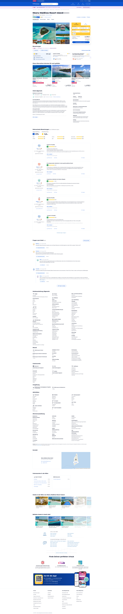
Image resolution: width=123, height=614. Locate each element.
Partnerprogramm (51, 596)
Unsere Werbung (79, 594)
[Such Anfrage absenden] (57, 4)
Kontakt (34, 594)
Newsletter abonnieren (37, 599)
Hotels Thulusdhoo (53, 533)
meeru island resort (53, 543)
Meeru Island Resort (53, 545)
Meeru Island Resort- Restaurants (72, 543)
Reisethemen (78, 599)
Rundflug (35, 479)
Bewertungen (43, 19)
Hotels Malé (69, 534)
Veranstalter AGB (65, 592)
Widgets (49, 594)
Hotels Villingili (69, 536)
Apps (34, 604)
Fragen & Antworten (36, 596)
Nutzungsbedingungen (66, 594)
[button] (44, 31)
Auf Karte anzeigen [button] (49, 15)
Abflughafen (74, 26)
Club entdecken (79, 7)
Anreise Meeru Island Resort (72, 546)
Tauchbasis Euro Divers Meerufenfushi (40, 482)
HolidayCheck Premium (37, 603)
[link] (73, 4)
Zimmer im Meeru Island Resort (72, 545)
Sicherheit (63, 606)
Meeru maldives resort (54, 542)
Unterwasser (36, 486)
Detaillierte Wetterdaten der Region (61, 552)
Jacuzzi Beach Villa (39, 208)
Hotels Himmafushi (70, 533)
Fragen (52, 19)
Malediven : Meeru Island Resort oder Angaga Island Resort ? (58, 541)
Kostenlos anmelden (86, 7)
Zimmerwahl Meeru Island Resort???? (73, 542)
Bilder (48, 19)
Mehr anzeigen (35, 117)
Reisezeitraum (83, 26)
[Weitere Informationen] (85, 39)
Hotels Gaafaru (52, 536)
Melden (47, 247)
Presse (77, 596)
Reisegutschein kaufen (37, 601)
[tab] (76, 24)
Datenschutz (64, 596)
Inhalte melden (35, 608)
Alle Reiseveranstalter (37, 606)
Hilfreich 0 (43, 281)
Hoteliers (49, 592)
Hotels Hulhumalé (53, 534)
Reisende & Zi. (83, 29)
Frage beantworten (41, 247)
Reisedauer (74, 29)
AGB (63, 601)
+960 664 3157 (44, 462)
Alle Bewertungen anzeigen (61, 232)
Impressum (64, 608)
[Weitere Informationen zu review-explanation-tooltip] (50, 17)
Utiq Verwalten (64, 599)
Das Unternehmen (79, 592)
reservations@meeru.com (46, 461)
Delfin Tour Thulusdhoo (38, 484)
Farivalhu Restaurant (56, 479)
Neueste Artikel (79, 601)
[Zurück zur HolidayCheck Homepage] (36, 4)
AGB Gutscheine (65, 603)
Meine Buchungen (36, 592)
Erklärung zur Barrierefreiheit (67, 604)
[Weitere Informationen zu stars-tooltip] (42, 526)
